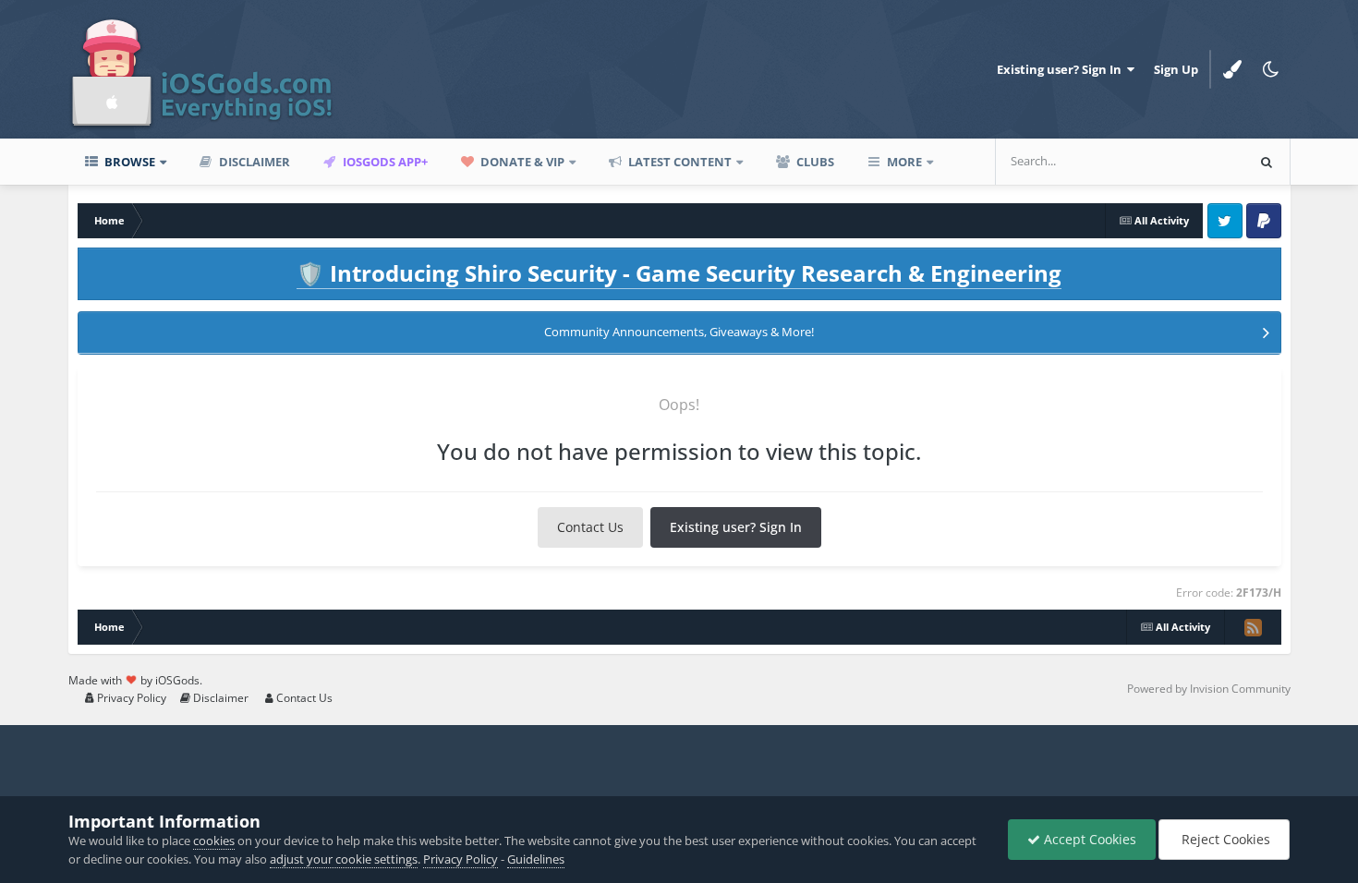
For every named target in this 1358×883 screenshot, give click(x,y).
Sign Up (1176, 69)
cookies (214, 840)
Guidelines (535, 859)
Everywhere (1187, 161)
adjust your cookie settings (344, 859)
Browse (128, 161)
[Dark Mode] (1271, 69)
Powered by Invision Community (1209, 688)
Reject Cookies (1224, 839)
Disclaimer (253, 161)
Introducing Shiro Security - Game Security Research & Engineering (679, 273)
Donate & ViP (521, 161)
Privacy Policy (130, 698)
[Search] (1266, 162)
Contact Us (590, 527)
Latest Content (678, 161)
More (904, 161)
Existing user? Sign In (1062, 69)
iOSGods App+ (384, 161)
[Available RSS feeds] (1252, 627)
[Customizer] (1232, 69)
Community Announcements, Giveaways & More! (679, 331)
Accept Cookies (1088, 839)
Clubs (814, 161)
